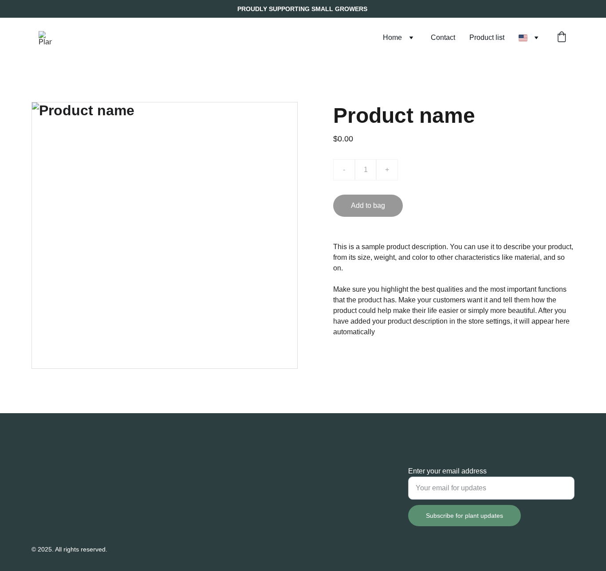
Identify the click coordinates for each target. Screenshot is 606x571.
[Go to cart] (561, 37)
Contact (443, 37)
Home (392, 37)
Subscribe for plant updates (464, 515)
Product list (486, 37)
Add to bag (368, 205)
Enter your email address (447, 471)
